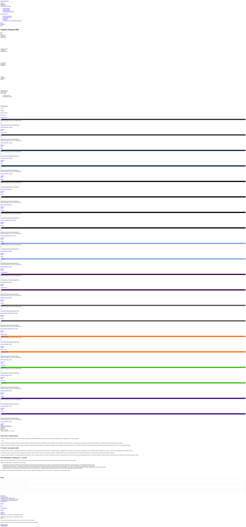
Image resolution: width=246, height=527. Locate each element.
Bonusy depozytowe (7, 17)
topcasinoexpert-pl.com (5, 498)
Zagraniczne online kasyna (8, 11)
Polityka (2, 510)
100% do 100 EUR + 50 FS (6, 344)
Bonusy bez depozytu (7, 16)
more (3, 440)
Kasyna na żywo (6, 9)
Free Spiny (5, 19)
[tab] (123, 482)
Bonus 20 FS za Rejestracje (6, 189)
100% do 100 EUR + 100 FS (6, 127)
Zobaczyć (2, 129)
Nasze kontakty (4, 508)
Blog (1, 22)
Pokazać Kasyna (4, 90)
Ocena (2, 130)
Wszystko (3, 36)
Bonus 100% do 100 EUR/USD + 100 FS (9, 313)
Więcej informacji (4, 524)
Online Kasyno (4, 6)
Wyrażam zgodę (4, 525)
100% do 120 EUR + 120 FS (6, 158)
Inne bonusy (5, 18)
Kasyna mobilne (6, 8)
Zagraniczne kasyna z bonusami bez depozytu (12, 20)
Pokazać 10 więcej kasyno (6, 426)
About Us (2, 512)
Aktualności (3, 24)
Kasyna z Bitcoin (6, 10)
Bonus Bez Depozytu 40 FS (6, 282)
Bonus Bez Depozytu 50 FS (6, 251)
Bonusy (2, 13)
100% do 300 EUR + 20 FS (6, 406)
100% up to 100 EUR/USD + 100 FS (8, 220)
